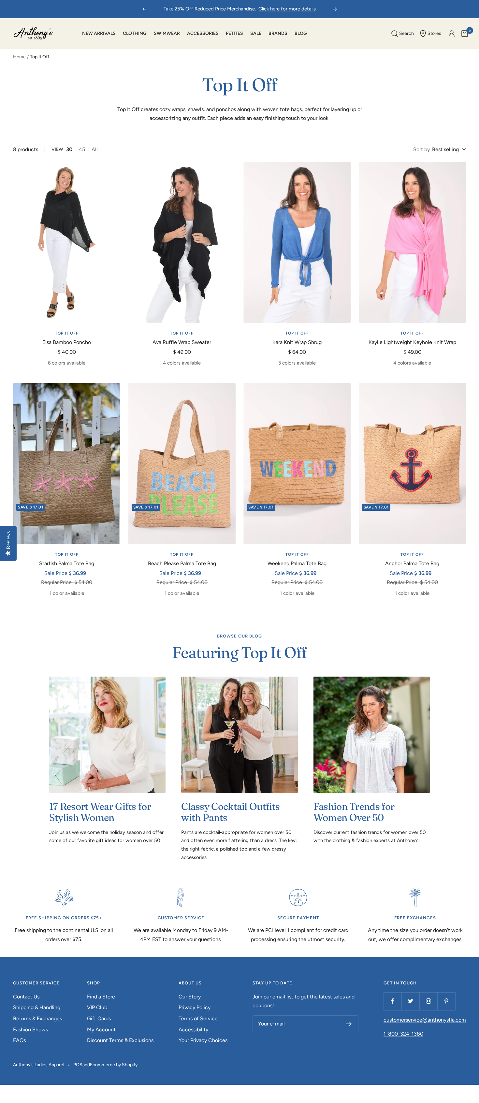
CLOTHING (135, 33)
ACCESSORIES (203, 33)
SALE (255, 33)
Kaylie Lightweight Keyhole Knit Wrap (412, 342)
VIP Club (97, 1007)
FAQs (19, 1040)
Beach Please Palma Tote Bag (182, 563)
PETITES (234, 33)
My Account (101, 1029)
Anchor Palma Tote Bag (412, 563)
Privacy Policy (194, 1007)
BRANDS (278, 33)
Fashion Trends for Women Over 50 (353, 812)
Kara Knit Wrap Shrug (297, 342)
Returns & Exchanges (37, 1018)
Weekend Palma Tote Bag (297, 563)
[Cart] (465, 33)
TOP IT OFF (67, 333)
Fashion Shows (30, 1029)
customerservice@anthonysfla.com (425, 1020)
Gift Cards (99, 1018)
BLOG (301, 33)
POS (77, 1064)
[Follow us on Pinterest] (446, 1001)
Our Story (190, 997)
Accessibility (193, 1029)
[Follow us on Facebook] (392, 1001)
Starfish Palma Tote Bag (66, 563)
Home (19, 57)
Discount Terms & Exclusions (120, 1040)
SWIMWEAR (167, 33)
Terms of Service (198, 1018)
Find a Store (101, 997)
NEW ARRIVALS (99, 33)
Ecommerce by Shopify (114, 1064)
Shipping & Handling (36, 1007)
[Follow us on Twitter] (410, 1001)
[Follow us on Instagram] (428, 1001)
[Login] (452, 33)
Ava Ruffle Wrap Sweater (181, 342)
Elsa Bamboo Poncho (66, 342)
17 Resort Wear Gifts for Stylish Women (100, 812)
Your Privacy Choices (203, 1040)
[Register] (349, 1024)
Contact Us (26, 997)
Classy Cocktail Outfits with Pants (230, 812)
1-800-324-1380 (403, 1034)
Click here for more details (287, 9)
